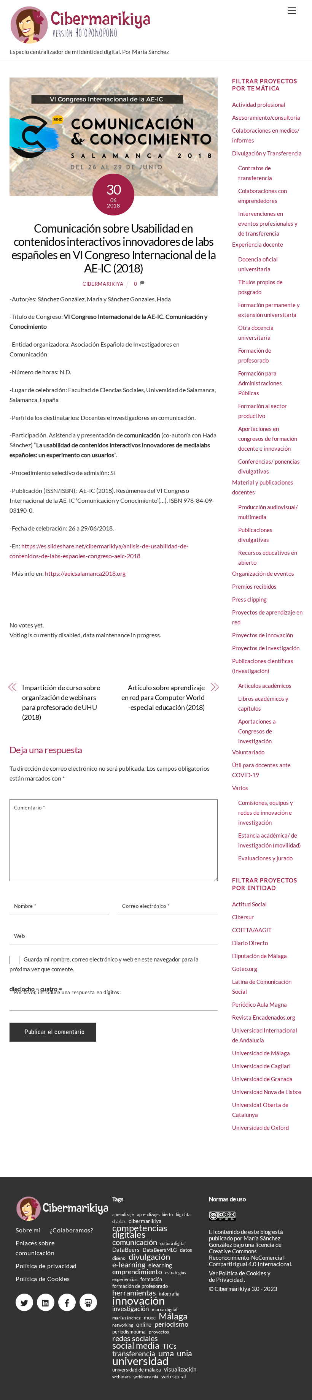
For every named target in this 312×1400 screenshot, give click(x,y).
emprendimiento (137, 1272)
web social (173, 1376)
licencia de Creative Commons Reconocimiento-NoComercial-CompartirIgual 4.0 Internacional (250, 1254)
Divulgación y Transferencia (267, 153)
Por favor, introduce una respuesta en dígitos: (67, 992)
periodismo (171, 1324)
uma (166, 1353)
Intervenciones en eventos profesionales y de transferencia (268, 223)
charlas (119, 1221)
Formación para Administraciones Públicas (260, 383)
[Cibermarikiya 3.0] (82, 40)
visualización (180, 1369)
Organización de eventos (263, 573)
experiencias (124, 1279)
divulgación (149, 1256)
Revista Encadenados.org (263, 1017)
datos (186, 1250)
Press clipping (249, 599)
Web (19, 936)
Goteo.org (244, 968)
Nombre (25, 906)
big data (183, 1214)
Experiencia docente (257, 244)
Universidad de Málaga (261, 1053)
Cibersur (243, 917)
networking (122, 1324)
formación (151, 1279)
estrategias (175, 1272)
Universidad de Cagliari (261, 1066)
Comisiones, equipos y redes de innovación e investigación (265, 812)
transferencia (133, 1353)
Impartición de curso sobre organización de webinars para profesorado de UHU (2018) (61, 702)
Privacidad (230, 1279)
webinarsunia (146, 1376)
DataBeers (126, 1249)
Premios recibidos (254, 586)
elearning (160, 1265)
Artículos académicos (264, 685)
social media (135, 1345)
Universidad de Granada (262, 1078)
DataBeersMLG (160, 1250)
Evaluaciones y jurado (265, 858)
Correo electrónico (145, 906)
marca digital (164, 1309)
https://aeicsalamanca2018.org (85, 573)
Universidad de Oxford (260, 1127)
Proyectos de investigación (265, 648)
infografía (169, 1294)
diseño (119, 1258)
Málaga (173, 1316)
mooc (150, 1317)
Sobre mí (28, 1230)
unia (184, 1353)
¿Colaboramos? (71, 1230)
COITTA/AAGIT (252, 929)
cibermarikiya (103, 284)
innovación (138, 1300)
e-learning (128, 1264)
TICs (169, 1346)
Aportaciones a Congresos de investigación (257, 731)
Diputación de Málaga (259, 955)
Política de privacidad (46, 1265)
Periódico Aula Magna (259, 1004)
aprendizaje (123, 1214)
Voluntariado (248, 752)
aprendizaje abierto (155, 1214)
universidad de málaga (136, 1370)
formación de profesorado (140, 1286)
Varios (240, 787)
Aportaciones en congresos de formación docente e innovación (267, 438)
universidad (140, 1360)
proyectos (159, 1332)
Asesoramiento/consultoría (266, 117)
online (143, 1324)
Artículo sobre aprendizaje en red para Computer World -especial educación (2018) (163, 697)
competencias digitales (139, 1230)
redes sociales (135, 1338)
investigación (130, 1309)
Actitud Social (249, 904)
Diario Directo (250, 942)
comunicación (134, 1242)
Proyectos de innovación (262, 635)
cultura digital (173, 1243)
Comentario (29, 808)
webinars (121, 1376)
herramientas (134, 1292)
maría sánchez (126, 1318)
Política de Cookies (43, 1278)
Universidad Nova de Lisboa (267, 1091)
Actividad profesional (258, 104)
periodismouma (129, 1332)
